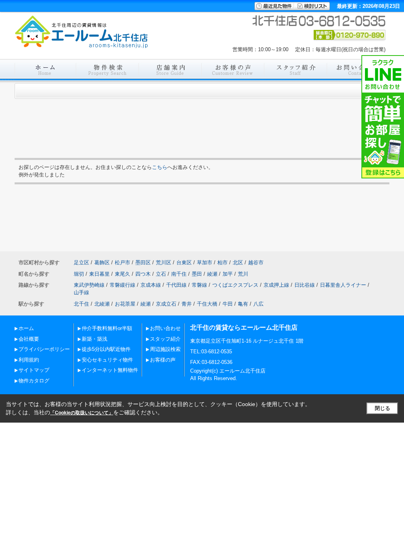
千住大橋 (207, 304)
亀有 (243, 304)
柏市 (222, 262)
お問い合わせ (165, 328)
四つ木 (143, 274)
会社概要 (29, 339)
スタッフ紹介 (165, 339)
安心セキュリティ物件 (107, 360)
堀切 (79, 274)
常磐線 (199, 285)
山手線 (81, 292)
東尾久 (122, 274)
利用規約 (29, 360)
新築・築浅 (94, 339)
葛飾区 (102, 262)
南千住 (179, 274)
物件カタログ (34, 381)
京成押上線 (276, 285)
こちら (159, 167)
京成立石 (166, 304)
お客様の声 (163, 360)
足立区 (81, 262)
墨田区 (143, 262)
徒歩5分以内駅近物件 (106, 349)
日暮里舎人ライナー (343, 285)
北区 (238, 262)
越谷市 (256, 262)
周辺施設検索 (165, 349)
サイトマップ (34, 370)
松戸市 (122, 262)
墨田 (197, 274)
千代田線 (176, 285)
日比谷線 (304, 285)
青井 (186, 304)
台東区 (184, 262)
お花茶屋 (125, 304)
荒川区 (163, 262)
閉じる (382, 408)
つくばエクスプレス (235, 285)
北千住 (81, 304)
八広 (258, 304)
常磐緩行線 (122, 285)
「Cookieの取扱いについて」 (81, 413)
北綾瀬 (102, 304)
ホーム (26, 328)
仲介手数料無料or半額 (107, 328)
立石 (161, 274)
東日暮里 (99, 274)
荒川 (243, 274)
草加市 (204, 262)
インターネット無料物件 (110, 370)
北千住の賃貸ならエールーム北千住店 (243, 327)
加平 (228, 274)
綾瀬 (212, 274)
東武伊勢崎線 (89, 285)
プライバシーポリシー (44, 349)
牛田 (228, 304)
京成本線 (150, 285)
